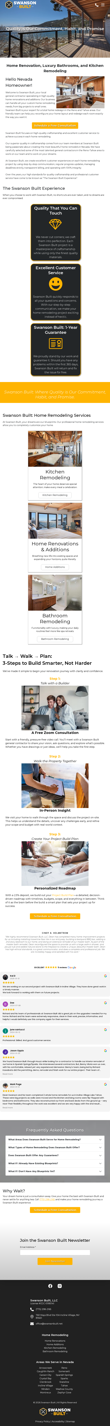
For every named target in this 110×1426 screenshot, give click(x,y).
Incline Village (45, 1385)
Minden (45, 1389)
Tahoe (64, 1385)
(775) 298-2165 (43, 1309)
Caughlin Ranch (45, 1371)
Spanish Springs (64, 1375)
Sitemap (70, 1421)
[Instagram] (60, 1286)
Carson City (45, 1375)
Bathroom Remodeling (55, 1351)
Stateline (64, 1382)
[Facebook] (50, 1286)
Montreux (45, 1392)
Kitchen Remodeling (55, 1348)
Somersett (64, 1371)
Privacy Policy (42, 1421)
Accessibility (58, 1421)
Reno (64, 1368)
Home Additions (55, 1344)
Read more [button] (8, 1074)
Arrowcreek (45, 1368)
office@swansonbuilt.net (49, 1323)
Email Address (28, 1247)
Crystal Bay (46, 1378)
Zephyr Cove (64, 1392)
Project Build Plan (63, 895)
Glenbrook (45, 1382)
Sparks (64, 1378)
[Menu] (102, 4)
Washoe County (64, 1389)
